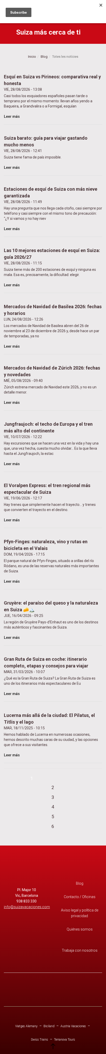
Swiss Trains (39, 1039)
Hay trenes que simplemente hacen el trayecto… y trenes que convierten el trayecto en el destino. (50, 502)
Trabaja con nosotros (80, 950)
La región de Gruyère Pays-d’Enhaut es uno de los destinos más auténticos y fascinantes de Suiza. (51, 620)
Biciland (49, 1026)
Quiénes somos (80, 929)
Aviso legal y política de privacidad (79, 913)
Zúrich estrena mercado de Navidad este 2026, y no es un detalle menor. (52, 385)
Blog (44, 56)
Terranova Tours (64, 1039)
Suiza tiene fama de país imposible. (45, 152)
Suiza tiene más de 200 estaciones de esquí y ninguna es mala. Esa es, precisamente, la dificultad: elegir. (52, 267)
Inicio (32, 56)
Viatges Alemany (26, 1026)
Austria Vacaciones (73, 1026)
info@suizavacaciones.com (27, 907)
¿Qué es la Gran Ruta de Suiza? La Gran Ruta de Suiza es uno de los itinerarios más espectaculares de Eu (49, 676)
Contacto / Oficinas (79, 897)
